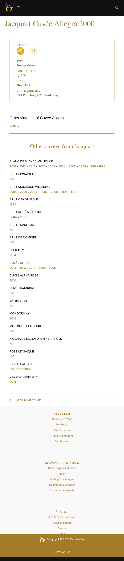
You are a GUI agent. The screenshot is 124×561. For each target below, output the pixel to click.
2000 (54, 191)
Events (62, 528)
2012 (41, 166)
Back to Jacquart (28, 400)
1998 (102, 166)
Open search (117, 8)
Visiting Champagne (62, 479)
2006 (61, 166)
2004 (82, 166)
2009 (51, 166)
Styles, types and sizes (62, 468)
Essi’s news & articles (62, 517)
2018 (13, 318)
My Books (62, 424)
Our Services (62, 430)
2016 (13, 166)
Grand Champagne (62, 435)
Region (62, 473)
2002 (13, 126)
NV (12, 179)
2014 (13, 255)
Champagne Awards (62, 490)
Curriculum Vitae (62, 419)
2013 (32, 166)
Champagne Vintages (62, 484)
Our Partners (62, 441)
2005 (72, 166)
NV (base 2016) (20, 369)
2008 (13, 191)
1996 (64, 191)
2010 (32, 267)
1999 (92, 166)
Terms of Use (62, 552)
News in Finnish (62, 522)
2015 (22, 166)
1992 (74, 191)
